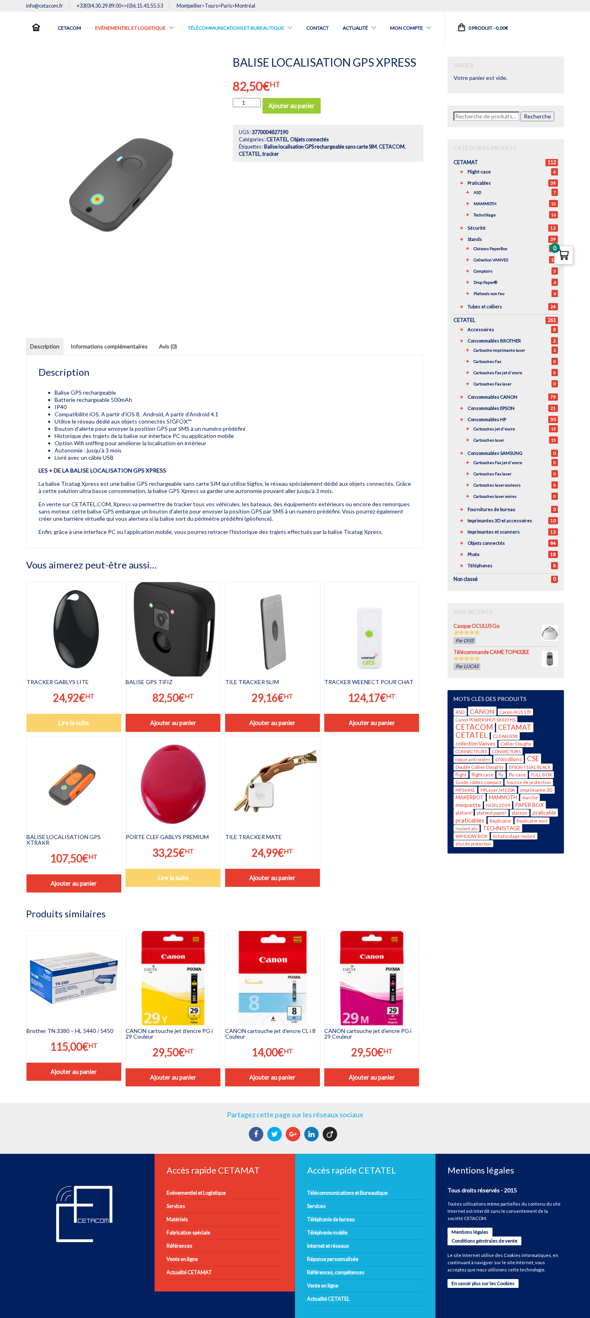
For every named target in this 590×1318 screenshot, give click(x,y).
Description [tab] (44, 346)
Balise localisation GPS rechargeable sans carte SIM (320, 147)
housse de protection (529, 782)
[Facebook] (257, 1134)
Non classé (466, 579)
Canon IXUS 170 (515, 712)
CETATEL (277, 139)
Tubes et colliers (485, 306)
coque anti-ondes (473, 759)
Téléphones (480, 565)
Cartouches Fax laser (492, 383)
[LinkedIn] (312, 1134)
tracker (270, 154)
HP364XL (465, 789)
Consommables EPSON (491, 408)
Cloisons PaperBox (490, 248)
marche (530, 797)
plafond (464, 813)
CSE (533, 758)
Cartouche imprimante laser (499, 350)
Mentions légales (470, 1232)
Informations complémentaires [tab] (109, 346)
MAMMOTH (485, 203)
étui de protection (473, 843)
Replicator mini (532, 820)
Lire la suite (73, 722)
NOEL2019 (498, 805)
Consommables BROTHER (494, 340)
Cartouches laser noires (495, 496)
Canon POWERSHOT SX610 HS (485, 719)
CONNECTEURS (471, 751)
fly (501, 774)
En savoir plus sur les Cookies (483, 1283)
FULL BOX (541, 774)
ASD (477, 192)
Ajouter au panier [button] (173, 722)
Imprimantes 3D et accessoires (500, 520)
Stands (475, 239)
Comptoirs (483, 271)
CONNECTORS (506, 751)
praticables (470, 820)
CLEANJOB (505, 736)
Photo (473, 554)
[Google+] (294, 1134)
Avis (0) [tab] (168, 346)
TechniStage (485, 214)
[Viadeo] (331, 1134)
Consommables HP (487, 419)
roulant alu (467, 828)
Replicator (500, 821)
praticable (544, 812)
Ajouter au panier (292, 105)
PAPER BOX (529, 805)
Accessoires (481, 329)
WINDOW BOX (472, 836)
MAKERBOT (470, 797)
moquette (468, 804)
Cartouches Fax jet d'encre (498, 372)
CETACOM (392, 147)
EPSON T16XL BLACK (530, 767)
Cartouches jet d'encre (494, 428)
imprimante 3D (536, 790)
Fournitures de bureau (491, 509)
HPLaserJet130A (497, 789)
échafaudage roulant (514, 836)
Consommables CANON (492, 396)
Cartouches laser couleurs (497, 485)
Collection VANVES (491, 259)
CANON (482, 711)
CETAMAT (466, 162)
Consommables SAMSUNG (495, 453)
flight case (482, 775)
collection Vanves (475, 743)
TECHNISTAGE (501, 828)
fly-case (517, 775)
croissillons (508, 759)
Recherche (537, 116)
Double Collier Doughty (480, 767)
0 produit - (488, 28)
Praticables (479, 182)
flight (461, 774)
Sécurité (477, 227)
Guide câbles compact (478, 782)
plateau (519, 812)
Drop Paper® (485, 282)
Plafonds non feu (489, 293)
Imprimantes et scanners (494, 531)
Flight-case (479, 171)
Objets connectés (309, 139)
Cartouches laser (489, 440)
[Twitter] (275, 1134)
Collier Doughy (515, 743)
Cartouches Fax (487, 361)
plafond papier (492, 812)
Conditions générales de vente (484, 1241)
